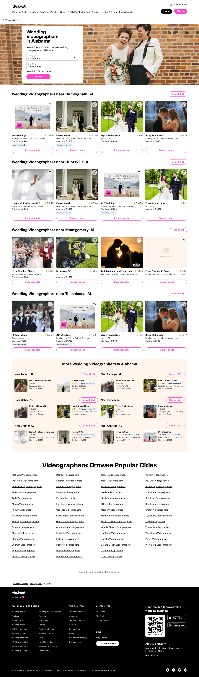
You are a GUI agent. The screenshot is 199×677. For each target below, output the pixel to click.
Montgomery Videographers (115, 515)
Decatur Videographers (23, 556)
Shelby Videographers (156, 510)
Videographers (11, 20)
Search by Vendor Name (38, 71)
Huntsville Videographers (69, 556)
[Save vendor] (50, 104)
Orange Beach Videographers (116, 545)
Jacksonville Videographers (114, 475)
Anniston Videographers (24, 492)
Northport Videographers (113, 533)
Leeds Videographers (111, 492)
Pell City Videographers (157, 480)
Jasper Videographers (112, 480)
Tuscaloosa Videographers (158, 533)
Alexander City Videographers (27, 486)
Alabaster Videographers (24, 475)
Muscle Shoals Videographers (116, 527)
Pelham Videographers (156, 475)
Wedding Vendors (20, 584)
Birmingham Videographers (25, 521)
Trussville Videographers (157, 527)
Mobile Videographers (112, 510)
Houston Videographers (68, 550)
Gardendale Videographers (70, 515)
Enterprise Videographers (69, 480)
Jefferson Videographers (113, 486)
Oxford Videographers (112, 550)
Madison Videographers (113, 498)
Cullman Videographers (24, 545)
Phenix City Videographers (158, 486)
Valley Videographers (156, 539)
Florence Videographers (68, 492)
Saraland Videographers (157, 498)
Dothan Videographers (67, 475)
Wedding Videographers (53, 94)
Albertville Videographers (25, 480)
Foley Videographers (66, 498)
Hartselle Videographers (68, 533)
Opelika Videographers (112, 539)
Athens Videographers (23, 504)
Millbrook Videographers (113, 504)
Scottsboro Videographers (158, 504)
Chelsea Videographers (23, 533)
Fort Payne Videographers (69, 504)
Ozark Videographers (111, 556)
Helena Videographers (67, 539)
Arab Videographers (22, 498)
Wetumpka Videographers (158, 545)
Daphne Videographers (23, 550)
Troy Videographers (155, 521)
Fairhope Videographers (68, 486)
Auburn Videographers (23, 510)
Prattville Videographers (157, 492)
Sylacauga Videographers (158, 515)
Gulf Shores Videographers (70, 521)
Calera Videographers (23, 527)
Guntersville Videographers (70, 527)
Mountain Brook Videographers (116, 521)
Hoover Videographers (67, 545)
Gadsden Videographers (68, 510)
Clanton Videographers (23, 539)
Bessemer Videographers (24, 515)
